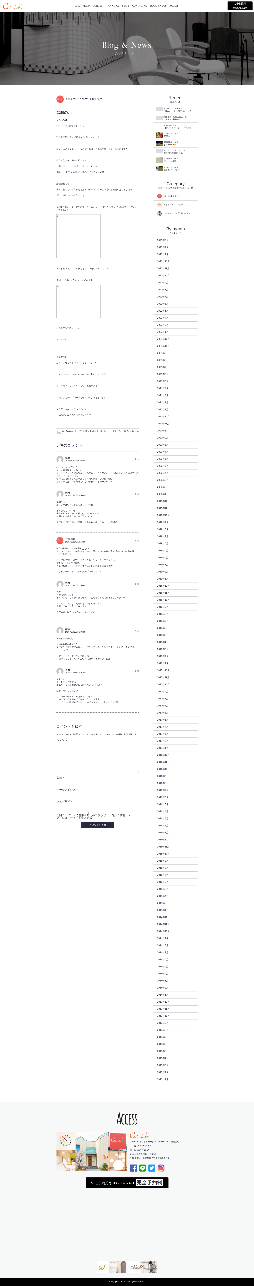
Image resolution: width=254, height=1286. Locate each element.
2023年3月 (162, 240)
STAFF (125, 6)
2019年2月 (162, 571)
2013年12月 (163, 1002)
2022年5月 (162, 311)
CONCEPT (98, 6)
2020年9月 (162, 437)
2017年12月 (163, 670)
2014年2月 (162, 987)
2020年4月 (162, 473)
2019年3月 (162, 564)
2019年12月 (163, 501)
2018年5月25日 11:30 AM (75, 585)
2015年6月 (162, 882)
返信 (137, 459)
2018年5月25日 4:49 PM (75, 632)
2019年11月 (163, 508)
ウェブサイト (64, 801)
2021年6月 (162, 374)
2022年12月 (163, 261)
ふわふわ (130, 431)
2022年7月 (162, 296)
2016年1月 (162, 832)
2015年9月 (162, 861)
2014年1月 (162, 995)
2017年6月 (162, 712)
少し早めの (171, 143)
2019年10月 (163, 515)
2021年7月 (162, 367)
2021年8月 (162, 360)
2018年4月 (162, 642)
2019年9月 (162, 522)
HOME (76, 6)
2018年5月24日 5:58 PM (75, 461)
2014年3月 (162, 980)
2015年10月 (163, 853)
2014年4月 (162, 973)
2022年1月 (162, 332)
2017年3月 (162, 734)
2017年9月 (162, 691)
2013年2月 (162, 1072)
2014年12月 (163, 917)
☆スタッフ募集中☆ (175, 118)
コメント (61, 740)
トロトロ (98, 431)
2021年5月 (162, 381)
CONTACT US (139, 6)
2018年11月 (163, 593)
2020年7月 (162, 452)
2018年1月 (162, 663)
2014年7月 (162, 952)
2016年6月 (162, 797)
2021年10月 (163, 346)
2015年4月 (162, 896)
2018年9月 (162, 607)
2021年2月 (162, 402)
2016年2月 (162, 825)
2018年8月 (162, 614)
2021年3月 (162, 395)
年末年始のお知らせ (175, 152)
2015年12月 (163, 839)
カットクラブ (76, 431)
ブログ (115, 431)
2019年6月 (162, 543)
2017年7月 (162, 705)
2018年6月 (162, 628)
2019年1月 (162, 578)
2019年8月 (162, 529)
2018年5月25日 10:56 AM (75, 495)
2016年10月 (163, 769)
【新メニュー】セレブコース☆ (177, 126)
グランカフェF (88, 431)
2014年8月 (162, 945)
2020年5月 (162, 466)
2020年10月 (163, 430)
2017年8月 (162, 698)
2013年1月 (162, 1079)
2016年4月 (162, 811)
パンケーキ (107, 431)
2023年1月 (162, 254)
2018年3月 (162, 649)
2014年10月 (163, 931)
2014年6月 (162, 959)
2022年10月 (163, 275)
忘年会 (171, 135)
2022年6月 (162, 303)
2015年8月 (162, 868)
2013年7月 (162, 1037)
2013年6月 (162, 1044)
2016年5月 (162, 804)
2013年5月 (162, 1051)
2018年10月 (163, 600)
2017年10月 (163, 684)
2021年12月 (163, 339)
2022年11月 (163, 268)
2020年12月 (163, 416)
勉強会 (59, 433)
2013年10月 (163, 1016)
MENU (86, 6)
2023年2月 (162, 247)
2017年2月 (162, 741)
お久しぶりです (171, 168)
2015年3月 (162, 903)
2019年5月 (162, 550)
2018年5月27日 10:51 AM (75, 672)
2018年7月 (162, 621)
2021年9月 (162, 353)
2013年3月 (162, 1065)
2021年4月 (162, 388)
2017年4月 (162, 727)
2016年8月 (162, 783)
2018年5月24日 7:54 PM (75, 542)
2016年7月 (162, 790)
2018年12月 (163, 586)
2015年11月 (163, 846)
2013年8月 (162, 1030)
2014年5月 (162, 966)
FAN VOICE (113, 6)
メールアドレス (67, 789)
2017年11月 (163, 677)
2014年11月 (163, 924)
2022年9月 (162, 282)
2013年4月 (162, 1058)
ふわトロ (122, 431)
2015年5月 (162, 889)
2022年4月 (162, 318)
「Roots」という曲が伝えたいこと (178, 110)
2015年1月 (162, 910)
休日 (136, 431)
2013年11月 (163, 1009)
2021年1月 (162, 409)
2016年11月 (163, 762)
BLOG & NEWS (158, 6)
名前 (60, 777)
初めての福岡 (171, 160)
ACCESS (174, 6)
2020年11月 (163, 423)
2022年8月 (162, 289)
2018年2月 (162, 656)
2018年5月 (162, 635)
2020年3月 (162, 480)
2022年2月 (162, 325)
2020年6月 (162, 459)
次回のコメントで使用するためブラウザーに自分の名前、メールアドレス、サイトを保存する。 (96, 816)
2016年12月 (163, 755)
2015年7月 (162, 875)
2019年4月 (162, 557)
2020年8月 (162, 445)
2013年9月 (162, 1023)
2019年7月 (162, 536)
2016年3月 (162, 818)
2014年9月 (162, 938)
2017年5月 (162, 720)
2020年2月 (162, 487)
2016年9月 (162, 776)
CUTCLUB (66, 431)
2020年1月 (162, 494)
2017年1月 (162, 748)
